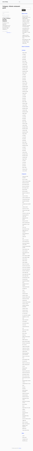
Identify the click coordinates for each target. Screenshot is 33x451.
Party (23, 357)
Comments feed (25, 439)
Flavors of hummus (25, 239)
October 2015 (24, 157)
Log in (23, 435)
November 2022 (25, 128)
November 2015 (25, 155)
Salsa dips (24, 388)
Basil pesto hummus (25, 182)
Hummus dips (24, 300)
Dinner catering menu (26, 222)
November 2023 (25, 108)
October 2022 (24, 130)
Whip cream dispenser (26, 423)
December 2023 (25, 106)
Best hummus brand (25, 184)
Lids (23, 328)
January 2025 (24, 84)
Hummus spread (25, 310)
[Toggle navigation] (19, 2)
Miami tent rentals (25, 329)
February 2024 (24, 103)
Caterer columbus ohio (26, 197)
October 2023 (24, 110)
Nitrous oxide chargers (26, 341)
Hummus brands (25, 293)
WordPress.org (24, 440)
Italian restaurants (6, 16)
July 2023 (24, 115)
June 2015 (24, 162)
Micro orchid (24, 333)
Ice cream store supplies (26, 315)
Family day (24, 236)
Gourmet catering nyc (26, 270)
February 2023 (24, 123)
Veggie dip (24, 420)
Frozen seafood (24, 250)
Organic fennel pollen (25, 346)
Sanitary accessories (25, 393)
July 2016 (24, 147)
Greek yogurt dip (25, 272)
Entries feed (24, 437)
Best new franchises (25, 186)
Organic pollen (24, 351)
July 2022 (24, 135)
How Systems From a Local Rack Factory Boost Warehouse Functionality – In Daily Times (26, 31)
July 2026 (24, 54)
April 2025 (24, 79)
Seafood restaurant (25, 396)
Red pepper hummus (25, 374)
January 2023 (24, 125)
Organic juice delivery (25, 349)
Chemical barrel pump (25, 199)
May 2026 (24, 57)
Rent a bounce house (25, 375)
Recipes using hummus (26, 370)
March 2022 (24, 142)
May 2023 (24, 118)
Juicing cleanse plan (25, 326)
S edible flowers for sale (26, 383)
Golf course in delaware (26, 267)
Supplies (23, 409)
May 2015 (24, 164)
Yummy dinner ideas (25, 430)
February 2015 (24, 169)
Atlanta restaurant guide (5, 13)
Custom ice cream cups (26, 213)
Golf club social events (26, 265)
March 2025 (24, 81)
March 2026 (24, 61)
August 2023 (24, 113)
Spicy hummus (24, 404)
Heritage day (24, 288)
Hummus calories (25, 295)
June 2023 (24, 116)
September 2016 (25, 145)
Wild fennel (24, 428)
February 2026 (24, 62)
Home (23, 290)
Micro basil (24, 331)
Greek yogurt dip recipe (26, 274)
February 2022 (24, 143)
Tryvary (20, 448)
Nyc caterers (24, 344)
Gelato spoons (24, 260)
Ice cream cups (24, 313)
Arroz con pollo (24, 179)
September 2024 (25, 91)
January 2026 (24, 64)
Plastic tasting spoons (25, 364)
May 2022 (24, 138)
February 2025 (24, 83)
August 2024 (24, 93)
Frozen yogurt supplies (26, 255)
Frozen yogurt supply (25, 257)
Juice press (24, 324)
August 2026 (24, 52)
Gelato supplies (24, 262)
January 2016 (24, 152)
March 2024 (24, 101)
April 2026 (24, 59)
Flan (23, 238)
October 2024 (24, 89)
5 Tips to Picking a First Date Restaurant (6, 19)
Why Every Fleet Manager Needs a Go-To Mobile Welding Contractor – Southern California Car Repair (26, 19)
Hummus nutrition (25, 303)
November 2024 (25, 88)
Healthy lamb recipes (25, 286)
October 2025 (24, 69)
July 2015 (24, 160)
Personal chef (24, 361)
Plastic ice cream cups (26, 362)
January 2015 (24, 170)
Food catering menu (25, 241)
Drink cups (24, 227)
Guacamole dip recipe (25, 277)
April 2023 (24, 120)
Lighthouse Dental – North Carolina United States (26, 36)
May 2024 (24, 98)
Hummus (23, 291)
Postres (23, 366)
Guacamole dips (24, 279)
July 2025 (24, 74)
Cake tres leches (25, 195)
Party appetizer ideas (25, 359)
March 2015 (24, 167)
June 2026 (24, 56)
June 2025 (24, 76)
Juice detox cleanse (25, 323)
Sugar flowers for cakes (26, 407)
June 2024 (24, 96)
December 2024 (25, 86)
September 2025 (25, 71)
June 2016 (24, 148)
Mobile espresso (25, 339)
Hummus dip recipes (25, 298)
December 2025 (25, 66)
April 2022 (24, 140)
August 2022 (24, 133)
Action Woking (5, 1)
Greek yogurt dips (25, 275)
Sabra (23, 385)
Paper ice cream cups (25, 356)
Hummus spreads (25, 311)
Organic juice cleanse (25, 348)
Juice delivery (24, 321)
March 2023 (24, 121)
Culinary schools (25, 206)
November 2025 (25, 67)
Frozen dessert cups (25, 249)
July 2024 (24, 94)
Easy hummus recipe (25, 228)
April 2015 (24, 165)
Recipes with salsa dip (26, 372)
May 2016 (24, 150)
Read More (9, 32)
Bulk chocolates (25, 191)
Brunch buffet (24, 189)
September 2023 (25, 111)
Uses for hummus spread (26, 418)
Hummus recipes (25, 308)
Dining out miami (25, 220)
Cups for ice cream (25, 208)
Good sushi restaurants (26, 269)
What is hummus (25, 422)
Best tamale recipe (25, 187)
